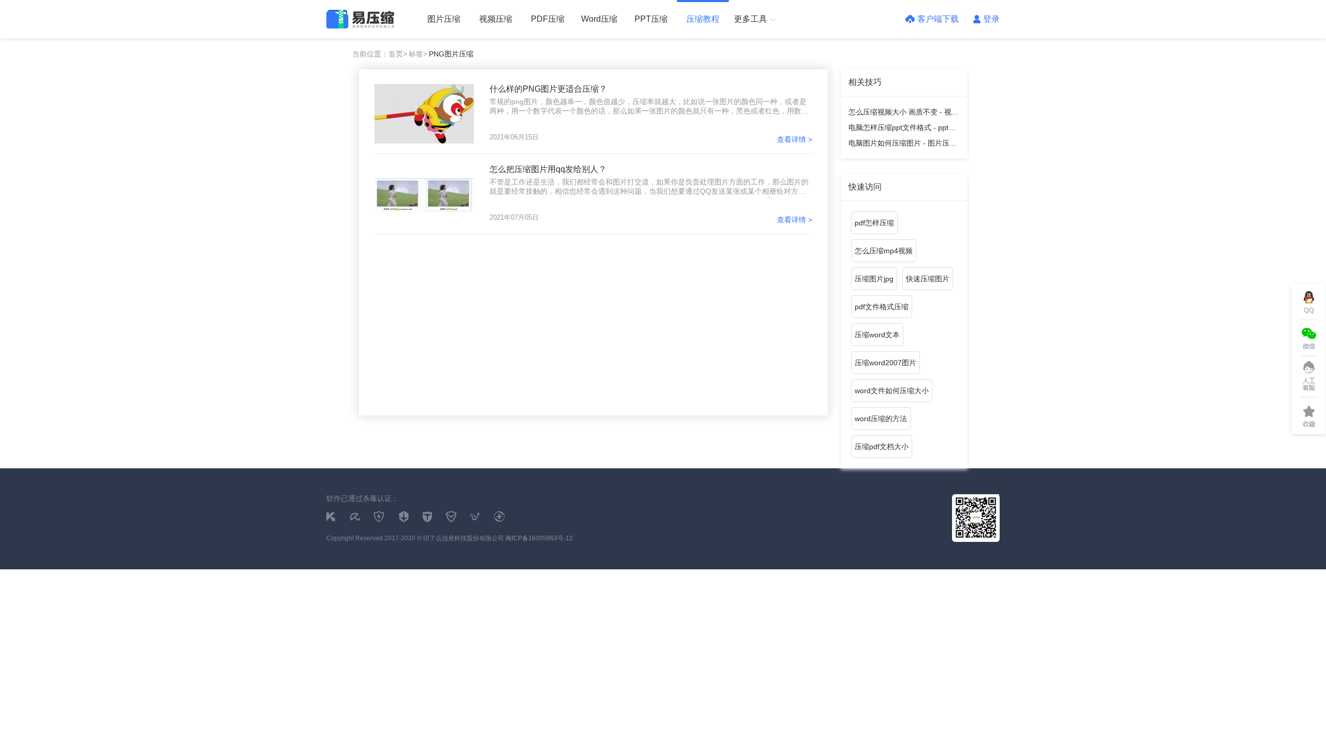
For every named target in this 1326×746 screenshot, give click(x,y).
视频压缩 (495, 19)
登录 (991, 19)
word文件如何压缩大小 (892, 390)
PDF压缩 (548, 19)
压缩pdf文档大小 (882, 446)
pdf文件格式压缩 (882, 307)
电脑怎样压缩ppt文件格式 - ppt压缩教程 (902, 129)
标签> (418, 54)
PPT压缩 (651, 19)
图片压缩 (443, 19)
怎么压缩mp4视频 (884, 251)
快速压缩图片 (927, 279)
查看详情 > (794, 139)
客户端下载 (938, 19)
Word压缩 (599, 19)
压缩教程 (702, 19)
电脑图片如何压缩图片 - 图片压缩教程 (902, 145)
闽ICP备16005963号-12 (539, 538)
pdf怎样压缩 (874, 223)
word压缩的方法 (881, 418)
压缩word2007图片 (885, 362)
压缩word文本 (877, 335)
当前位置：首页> (379, 54)
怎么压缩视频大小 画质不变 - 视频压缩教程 (903, 114)
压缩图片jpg (874, 279)
